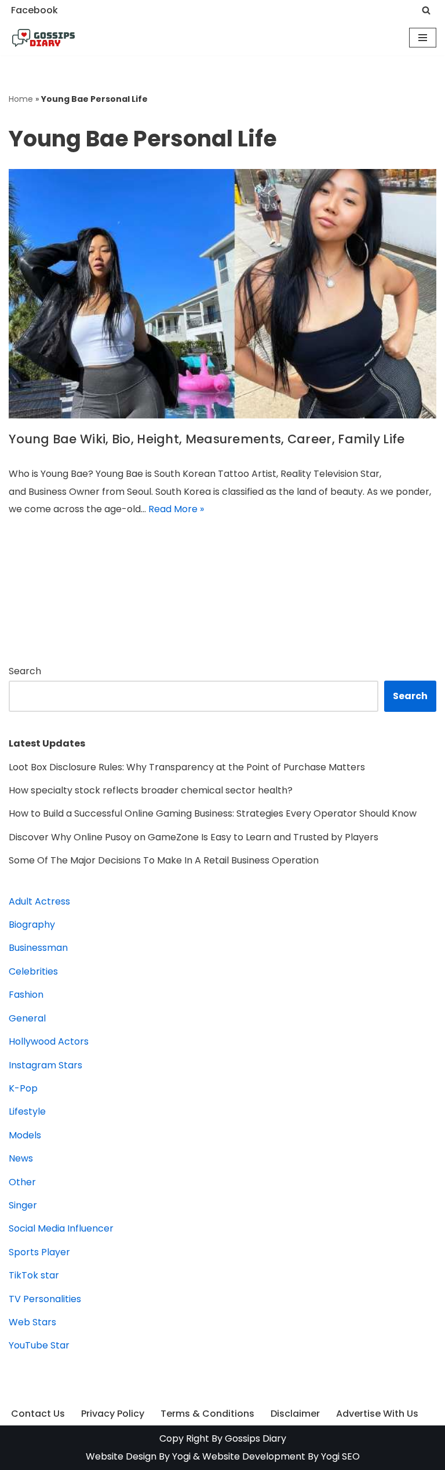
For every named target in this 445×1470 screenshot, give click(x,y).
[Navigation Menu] (422, 37)
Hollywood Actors (49, 1041)
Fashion (26, 994)
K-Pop (23, 1088)
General (27, 1018)
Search (25, 671)
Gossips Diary (255, 1438)
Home (21, 99)
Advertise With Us (377, 1413)
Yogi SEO (340, 1456)
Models (25, 1135)
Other (22, 1182)
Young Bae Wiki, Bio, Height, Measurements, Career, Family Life (207, 439)
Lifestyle (27, 1111)
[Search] (426, 10)
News (21, 1158)
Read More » (176, 509)
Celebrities (33, 971)
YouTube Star (39, 1345)
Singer (23, 1205)
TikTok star (34, 1275)
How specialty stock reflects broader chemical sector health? (151, 790)
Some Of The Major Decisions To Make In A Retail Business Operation (164, 860)
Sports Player (39, 1252)
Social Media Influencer (61, 1228)
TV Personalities (45, 1299)
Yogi (180, 1456)
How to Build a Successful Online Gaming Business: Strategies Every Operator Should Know (213, 813)
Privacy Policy (112, 1413)
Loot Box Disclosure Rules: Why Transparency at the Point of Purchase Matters (187, 767)
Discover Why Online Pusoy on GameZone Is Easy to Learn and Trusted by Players (193, 837)
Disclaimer (295, 1413)
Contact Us (38, 1413)
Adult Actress (39, 901)
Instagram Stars (45, 1065)
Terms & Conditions (207, 1413)
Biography (32, 924)
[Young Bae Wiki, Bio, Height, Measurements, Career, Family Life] (222, 293)
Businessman (38, 947)
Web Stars (32, 1322)
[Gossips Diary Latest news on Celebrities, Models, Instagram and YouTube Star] (43, 38)
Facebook (34, 10)
